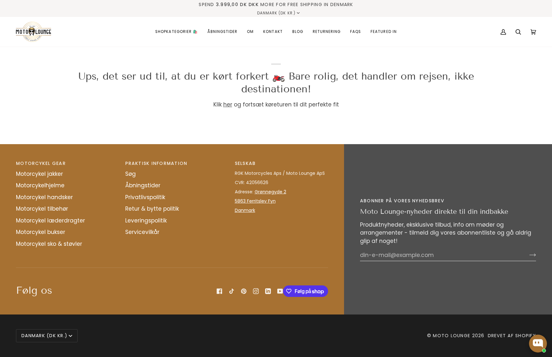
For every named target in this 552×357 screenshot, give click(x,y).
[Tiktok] (231, 291)
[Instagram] (256, 291)
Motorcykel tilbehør (42, 209)
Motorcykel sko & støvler (49, 244)
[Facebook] (219, 291)
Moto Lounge (452, 335)
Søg (130, 174)
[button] (176, 32)
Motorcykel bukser (40, 232)
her (227, 104)
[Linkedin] (268, 291)
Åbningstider (142, 185)
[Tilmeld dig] (527, 255)
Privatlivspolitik (145, 197)
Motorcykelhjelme (40, 185)
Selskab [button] (245, 163)
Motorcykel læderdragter (50, 220)
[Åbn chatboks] (538, 344)
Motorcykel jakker (39, 174)
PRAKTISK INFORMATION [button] (156, 163)
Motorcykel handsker (44, 197)
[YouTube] (280, 291)
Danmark (245, 210)
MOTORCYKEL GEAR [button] (41, 163)
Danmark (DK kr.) (276, 13)
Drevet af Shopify (512, 335)
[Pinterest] (244, 291)
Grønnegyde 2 (270, 192)
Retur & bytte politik (152, 209)
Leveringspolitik (146, 220)
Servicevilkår (142, 232)
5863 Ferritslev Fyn (255, 201)
